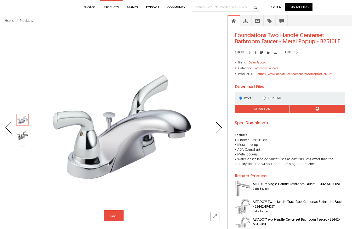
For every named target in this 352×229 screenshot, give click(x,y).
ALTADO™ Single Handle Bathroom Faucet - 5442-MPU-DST (297, 184)
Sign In (276, 7)
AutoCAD (274, 98)
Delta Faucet (257, 62)
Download (262, 109)
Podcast (152, 7)
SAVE (113, 216)
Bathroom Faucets (266, 68)
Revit (247, 98)
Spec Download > (252, 122)
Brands (132, 7)
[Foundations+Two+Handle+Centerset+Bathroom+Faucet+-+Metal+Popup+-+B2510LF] (250, 52)
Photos (90, 7)
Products (26, 20)
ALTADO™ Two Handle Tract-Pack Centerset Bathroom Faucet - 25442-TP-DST (298, 204)
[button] (296, 52)
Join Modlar (298, 7)
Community (176, 7)
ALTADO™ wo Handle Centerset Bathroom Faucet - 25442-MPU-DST (296, 221)
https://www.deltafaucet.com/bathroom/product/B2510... (297, 74)
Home (9, 20)
